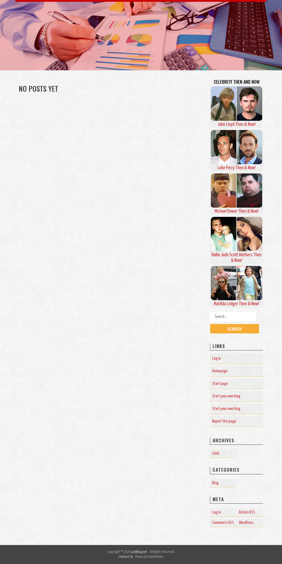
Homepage (220, 371)
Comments (223, 523)
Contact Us (125, 557)
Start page (220, 384)
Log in (216, 358)
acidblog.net (139, 552)
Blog (215, 483)
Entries (247, 512)
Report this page (224, 421)
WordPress (246, 523)
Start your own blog (226, 396)
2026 (215, 453)
